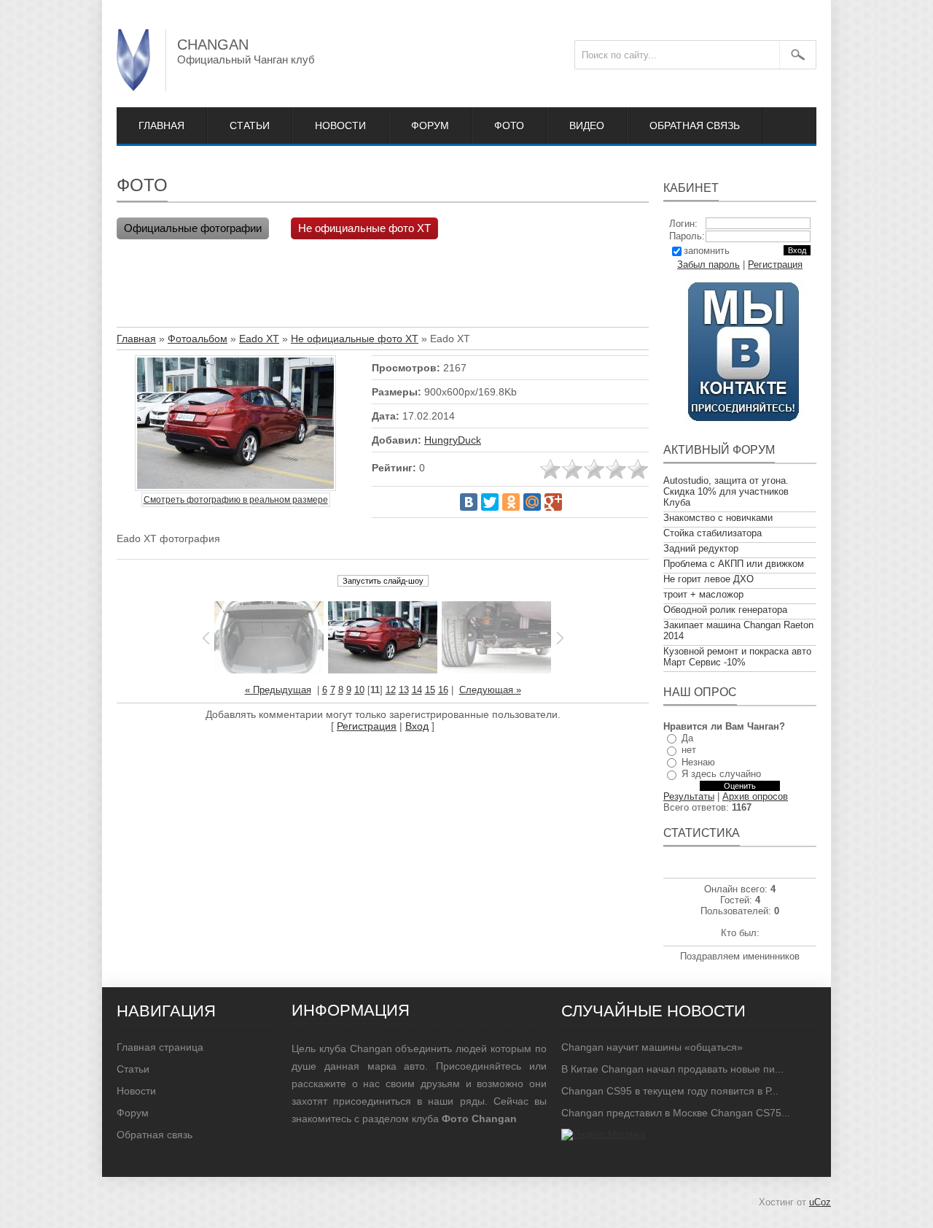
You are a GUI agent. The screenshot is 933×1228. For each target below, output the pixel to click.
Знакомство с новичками (718, 517)
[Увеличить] (235, 424)
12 (391, 689)
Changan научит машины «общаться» (652, 1047)
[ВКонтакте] (468, 502)
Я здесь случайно (721, 773)
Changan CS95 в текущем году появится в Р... (669, 1091)
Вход (417, 726)
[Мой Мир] (532, 502)
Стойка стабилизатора (712, 533)
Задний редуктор (700, 548)
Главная (161, 125)
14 (417, 689)
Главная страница (160, 1047)
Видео (586, 125)
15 (430, 689)
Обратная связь (694, 125)
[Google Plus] (553, 502)
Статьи (250, 125)
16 (443, 689)
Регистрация (367, 726)
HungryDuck (452, 440)
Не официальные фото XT (364, 228)
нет (689, 749)
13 (404, 689)
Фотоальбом (197, 338)
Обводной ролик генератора (725, 609)
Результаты (688, 796)
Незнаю (698, 762)
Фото (509, 125)
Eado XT (259, 338)
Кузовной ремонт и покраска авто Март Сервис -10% (737, 657)
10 (359, 689)
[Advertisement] (382, 287)
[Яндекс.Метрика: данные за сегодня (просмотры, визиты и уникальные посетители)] (603, 1134)
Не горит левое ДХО (708, 579)
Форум (430, 125)
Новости (340, 125)
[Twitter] (490, 502)
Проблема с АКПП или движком (733, 563)
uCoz (820, 1202)
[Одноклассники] (511, 502)
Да (687, 738)
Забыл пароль (708, 264)
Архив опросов (755, 796)
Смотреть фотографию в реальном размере (236, 500)
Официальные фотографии (193, 228)
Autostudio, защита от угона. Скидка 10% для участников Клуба (726, 491)
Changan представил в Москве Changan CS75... (675, 1113)
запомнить (707, 250)
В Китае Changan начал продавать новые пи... (672, 1069)
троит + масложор (703, 594)
